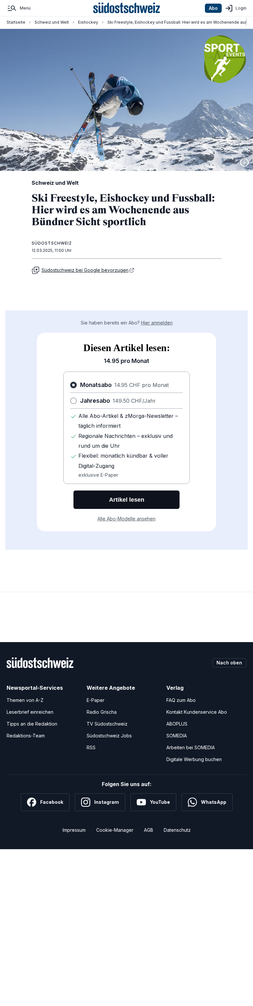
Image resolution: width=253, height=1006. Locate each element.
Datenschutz (177, 830)
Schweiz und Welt (52, 22)
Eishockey (88, 22)
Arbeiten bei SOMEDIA (190, 747)
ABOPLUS (176, 724)
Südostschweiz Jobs (109, 735)
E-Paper (95, 700)
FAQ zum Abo (181, 700)
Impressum (74, 830)
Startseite (16, 22)
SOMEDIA (176, 735)
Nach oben (229, 662)
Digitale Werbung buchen (194, 759)
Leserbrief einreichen (30, 712)
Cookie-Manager (114, 830)
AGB (148, 830)
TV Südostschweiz (107, 724)
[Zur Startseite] (126, 8)
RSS (91, 747)
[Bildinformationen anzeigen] (244, 162)
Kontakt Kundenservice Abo (196, 712)
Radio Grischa (102, 712)
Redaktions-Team (26, 735)
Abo (213, 8)
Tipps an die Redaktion (32, 724)
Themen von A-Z (25, 700)
